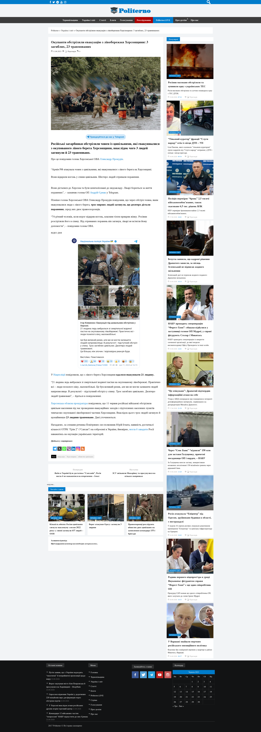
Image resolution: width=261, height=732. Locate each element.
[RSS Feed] (83, 447)
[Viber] (69, 447)
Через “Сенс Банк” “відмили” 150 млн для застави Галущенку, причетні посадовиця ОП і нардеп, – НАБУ (189, 622)
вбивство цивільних (85, 456)
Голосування (126, 20)
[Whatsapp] (64, 447)
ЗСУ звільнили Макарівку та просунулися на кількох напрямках (133, 475)
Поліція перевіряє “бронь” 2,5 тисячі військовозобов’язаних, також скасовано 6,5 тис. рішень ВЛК (188, 371)
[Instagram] (78, 447)
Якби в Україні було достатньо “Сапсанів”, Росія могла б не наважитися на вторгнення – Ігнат (78, 475)
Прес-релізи (181, 20)
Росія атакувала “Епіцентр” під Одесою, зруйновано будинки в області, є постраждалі (189, 686)
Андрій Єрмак (98, 192)
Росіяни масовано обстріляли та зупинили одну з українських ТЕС (187, 253)
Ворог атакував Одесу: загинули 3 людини (105, 526)
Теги (53, 456)
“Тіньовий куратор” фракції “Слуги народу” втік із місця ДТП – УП (188, 309)
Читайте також (56, 489)
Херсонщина (71, 456)
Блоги (113, 20)
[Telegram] (55, 447)
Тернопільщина (70, 20)
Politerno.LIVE (163, 20)
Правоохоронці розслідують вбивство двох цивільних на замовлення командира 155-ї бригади (141, 529)
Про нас (194, 20)
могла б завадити (138, 429)
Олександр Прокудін (111, 159)
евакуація (61, 456)
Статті (102, 20)
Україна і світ (88, 20)
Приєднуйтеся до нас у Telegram (107, 137)
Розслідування (144, 20)
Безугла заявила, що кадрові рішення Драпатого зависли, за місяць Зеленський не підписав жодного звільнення (189, 433)
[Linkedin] (73, 447)
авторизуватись (91, 543)
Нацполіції (59, 374)
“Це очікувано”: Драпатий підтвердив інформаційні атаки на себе (189, 561)
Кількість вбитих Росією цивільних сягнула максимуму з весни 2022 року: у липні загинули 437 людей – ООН (66, 529)
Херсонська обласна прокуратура (69, 403)
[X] (60, 447)
